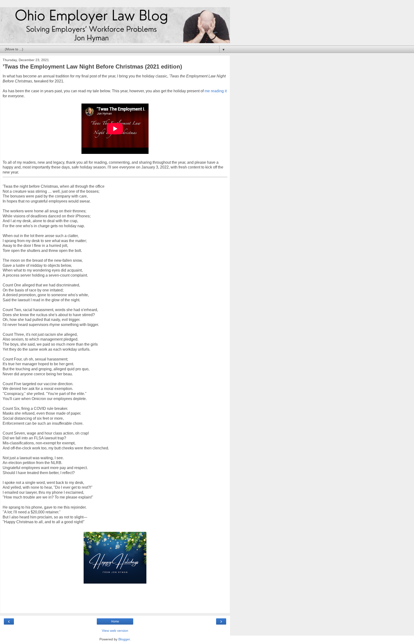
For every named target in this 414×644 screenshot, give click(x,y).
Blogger (124, 639)
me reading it (216, 91)
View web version (115, 630)
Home (115, 621)
